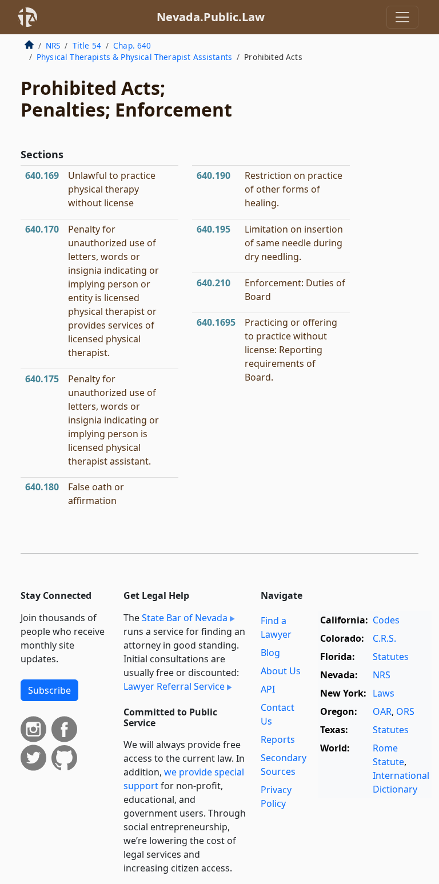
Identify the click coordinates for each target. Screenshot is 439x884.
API (268, 689)
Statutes (391, 656)
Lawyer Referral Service (174, 686)
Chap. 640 (132, 45)
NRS (53, 45)
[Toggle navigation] (402, 17)
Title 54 (87, 45)
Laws (383, 693)
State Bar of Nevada (185, 617)
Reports (278, 739)
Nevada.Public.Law (211, 17)
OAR (382, 711)
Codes (386, 620)
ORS (405, 711)
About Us (281, 671)
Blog (270, 652)
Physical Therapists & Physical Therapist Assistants (134, 56)
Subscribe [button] (49, 690)
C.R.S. (384, 638)
